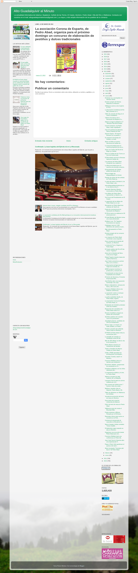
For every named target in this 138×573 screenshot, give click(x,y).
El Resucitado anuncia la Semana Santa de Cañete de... (115, 158)
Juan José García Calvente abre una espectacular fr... (114, 441)
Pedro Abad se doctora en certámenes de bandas (112, 345)
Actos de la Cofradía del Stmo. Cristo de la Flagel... (114, 253)
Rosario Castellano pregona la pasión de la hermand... (114, 313)
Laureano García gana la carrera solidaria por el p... (115, 381)
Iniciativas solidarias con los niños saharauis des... (115, 369)
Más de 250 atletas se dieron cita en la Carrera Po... (115, 341)
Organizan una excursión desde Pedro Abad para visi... (114, 433)
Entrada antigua (91, 141)
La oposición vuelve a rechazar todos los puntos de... (114, 293)
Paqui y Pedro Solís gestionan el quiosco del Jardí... (114, 445)
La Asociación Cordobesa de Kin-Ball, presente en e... (115, 110)
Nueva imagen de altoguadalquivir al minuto (113, 174)
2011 (105, 458)
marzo (107, 95)
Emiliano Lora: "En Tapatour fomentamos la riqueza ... (113, 222)
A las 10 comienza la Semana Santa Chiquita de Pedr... (114, 130)
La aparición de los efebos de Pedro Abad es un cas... (114, 202)
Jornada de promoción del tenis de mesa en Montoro (114, 397)
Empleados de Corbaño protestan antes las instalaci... (115, 305)
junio (107, 88)
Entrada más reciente (43, 141)
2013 (105, 69)
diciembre (108, 73)
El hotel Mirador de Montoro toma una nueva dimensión (115, 218)
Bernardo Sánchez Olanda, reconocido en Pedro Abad (113, 190)
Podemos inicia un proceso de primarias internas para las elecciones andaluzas (26, 100)
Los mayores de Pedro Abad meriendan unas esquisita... (114, 238)
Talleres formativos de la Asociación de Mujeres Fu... (114, 118)
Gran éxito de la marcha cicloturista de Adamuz (112, 401)
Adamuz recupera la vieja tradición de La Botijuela (113, 377)
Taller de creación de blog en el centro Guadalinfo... (114, 114)
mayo (107, 91)
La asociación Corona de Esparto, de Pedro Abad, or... (115, 301)
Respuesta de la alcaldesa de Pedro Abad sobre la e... (114, 309)
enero (107, 455)
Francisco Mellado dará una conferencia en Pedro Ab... (113, 437)
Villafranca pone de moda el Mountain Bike (113, 409)
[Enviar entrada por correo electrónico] (49, 75)
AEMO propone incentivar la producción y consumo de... (114, 269)
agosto (107, 83)
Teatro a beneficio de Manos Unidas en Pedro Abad (113, 349)
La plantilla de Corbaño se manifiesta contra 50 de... (113, 337)
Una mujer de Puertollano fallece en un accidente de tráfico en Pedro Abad (25, 121)
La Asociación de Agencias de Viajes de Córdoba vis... (114, 265)
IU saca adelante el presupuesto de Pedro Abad (26, 48)
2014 (105, 66)
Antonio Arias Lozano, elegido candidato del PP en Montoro (60, 205)
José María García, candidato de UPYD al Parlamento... (114, 321)
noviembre (108, 76)
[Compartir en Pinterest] (60, 75)
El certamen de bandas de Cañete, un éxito (113, 138)
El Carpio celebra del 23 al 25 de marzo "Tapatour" (114, 250)
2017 (105, 59)
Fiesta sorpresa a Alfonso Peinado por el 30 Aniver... (113, 413)
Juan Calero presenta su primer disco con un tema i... (114, 261)
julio (106, 86)
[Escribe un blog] (55, 75)
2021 (105, 54)
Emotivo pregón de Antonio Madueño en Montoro (113, 102)
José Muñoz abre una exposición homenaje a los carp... (115, 281)
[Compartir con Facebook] (58, 75)
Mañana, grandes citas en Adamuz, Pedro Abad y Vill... (114, 389)
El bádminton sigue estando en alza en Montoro (114, 429)
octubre (107, 78)
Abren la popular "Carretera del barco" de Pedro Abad (114, 449)
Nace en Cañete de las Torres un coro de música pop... (115, 154)
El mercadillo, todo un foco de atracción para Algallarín (25, 65)
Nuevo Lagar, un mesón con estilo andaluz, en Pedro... (113, 325)
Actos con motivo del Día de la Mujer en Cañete (114, 150)
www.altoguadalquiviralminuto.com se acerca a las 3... (114, 186)
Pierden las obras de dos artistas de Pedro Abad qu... (114, 178)
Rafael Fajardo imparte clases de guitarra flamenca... (115, 257)
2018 (105, 56)
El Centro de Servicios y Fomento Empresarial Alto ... (115, 277)
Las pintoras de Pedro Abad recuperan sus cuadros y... (113, 162)
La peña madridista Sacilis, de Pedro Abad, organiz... (114, 297)
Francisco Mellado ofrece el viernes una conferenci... (113, 361)
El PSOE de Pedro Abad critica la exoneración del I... (114, 333)
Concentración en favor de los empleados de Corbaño (114, 273)
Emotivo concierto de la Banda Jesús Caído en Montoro (114, 329)
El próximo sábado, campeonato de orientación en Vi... (114, 365)
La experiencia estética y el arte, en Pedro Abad (114, 373)
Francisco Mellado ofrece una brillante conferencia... (114, 289)
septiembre (108, 81)
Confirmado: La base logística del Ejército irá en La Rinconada (57, 147)
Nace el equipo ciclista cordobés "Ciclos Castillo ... (114, 425)
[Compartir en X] (57, 75)
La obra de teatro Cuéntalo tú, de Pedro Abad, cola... (115, 182)
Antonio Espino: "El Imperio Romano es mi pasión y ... (113, 134)
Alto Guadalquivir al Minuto (34, 11)
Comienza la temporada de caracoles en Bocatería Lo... (114, 421)
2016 (105, 61)
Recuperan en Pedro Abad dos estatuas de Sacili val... (114, 206)
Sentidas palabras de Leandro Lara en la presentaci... (114, 317)
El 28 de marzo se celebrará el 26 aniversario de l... (115, 214)
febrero (107, 453)
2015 (105, 64)
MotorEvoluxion (17, 262)
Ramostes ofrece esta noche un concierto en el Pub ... (114, 417)
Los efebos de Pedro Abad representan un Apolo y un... (114, 194)
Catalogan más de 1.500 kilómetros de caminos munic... (115, 226)
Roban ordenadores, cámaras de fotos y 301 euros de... (115, 285)
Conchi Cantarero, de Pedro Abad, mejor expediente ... (113, 126)
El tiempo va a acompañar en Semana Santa (113, 98)
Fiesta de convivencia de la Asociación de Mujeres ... (113, 210)
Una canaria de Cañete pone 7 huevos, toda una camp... (114, 385)
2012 (105, 71)
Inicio (68, 141)
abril (106, 93)
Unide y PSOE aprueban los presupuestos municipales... (114, 353)
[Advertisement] (22, 167)
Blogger (82, 566)
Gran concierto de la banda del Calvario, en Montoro (114, 242)
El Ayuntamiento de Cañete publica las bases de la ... (113, 170)
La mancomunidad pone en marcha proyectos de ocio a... (114, 146)
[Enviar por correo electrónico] (53, 75)
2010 (105, 461)
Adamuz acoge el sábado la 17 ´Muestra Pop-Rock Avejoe (114, 122)
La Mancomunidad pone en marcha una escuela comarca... (115, 166)
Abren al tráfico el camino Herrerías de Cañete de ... (113, 142)
